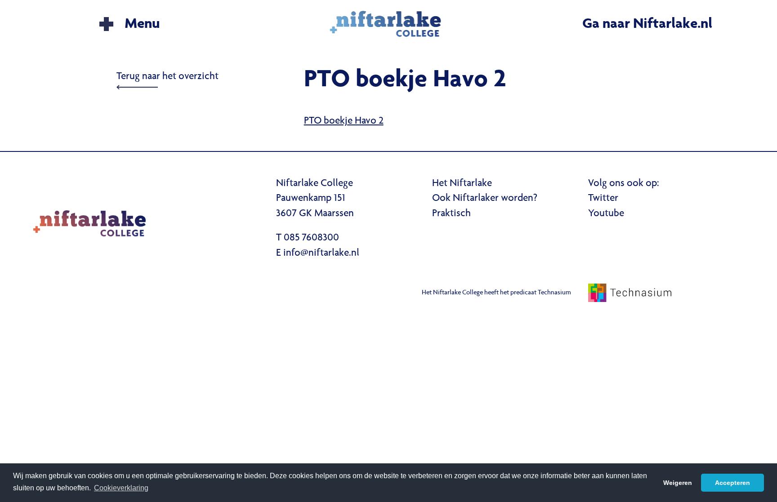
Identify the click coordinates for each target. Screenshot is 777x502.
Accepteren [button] (732, 482)
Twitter (603, 199)
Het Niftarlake (462, 184)
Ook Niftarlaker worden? (484, 199)
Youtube (606, 214)
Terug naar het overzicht (167, 77)
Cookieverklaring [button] (121, 488)
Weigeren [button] (677, 482)
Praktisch (451, 214)
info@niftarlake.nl (321, 253)
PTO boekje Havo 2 (344, 121)
